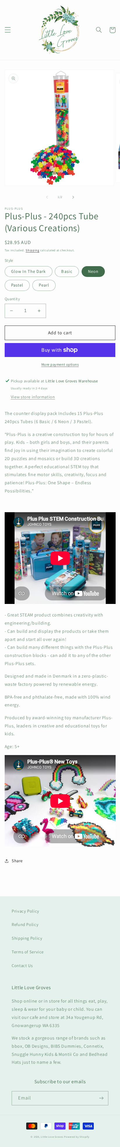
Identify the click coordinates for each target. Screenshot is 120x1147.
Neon (93, 271)
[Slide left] (46, 197)
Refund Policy (25, 924)
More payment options (60, 364)
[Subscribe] (101, 1098)
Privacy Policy (25, 911)
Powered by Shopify (76, 1137)
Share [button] (17, 860)
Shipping (32, 250)
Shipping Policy (27, 938)
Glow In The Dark (28, 271)
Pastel (17, 285)
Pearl (44, 285)
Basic (66, 271)
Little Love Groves (52, 1137)
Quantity (12, 298)
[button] (7, 30)
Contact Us (22, 965)
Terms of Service (28, 952)
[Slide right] (73, 197)
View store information (33, 397)
